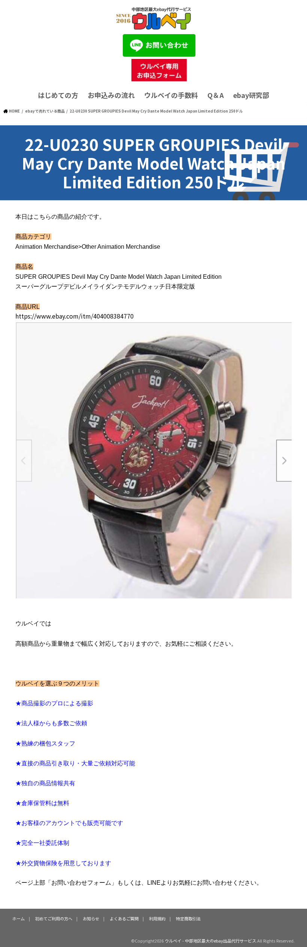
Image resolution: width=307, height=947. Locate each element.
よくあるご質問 (124, 918)
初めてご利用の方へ (53, 918)
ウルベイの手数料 (171, 95)
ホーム (18, 918)
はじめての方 (58, 95)
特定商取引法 (188, 918)
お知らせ (91, 918)
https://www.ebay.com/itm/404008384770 (74, 315)
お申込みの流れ (111, 95)
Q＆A (215, 95)
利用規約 (157, 918)
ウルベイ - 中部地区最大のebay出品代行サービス (210, 941)
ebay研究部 (251, 95)
